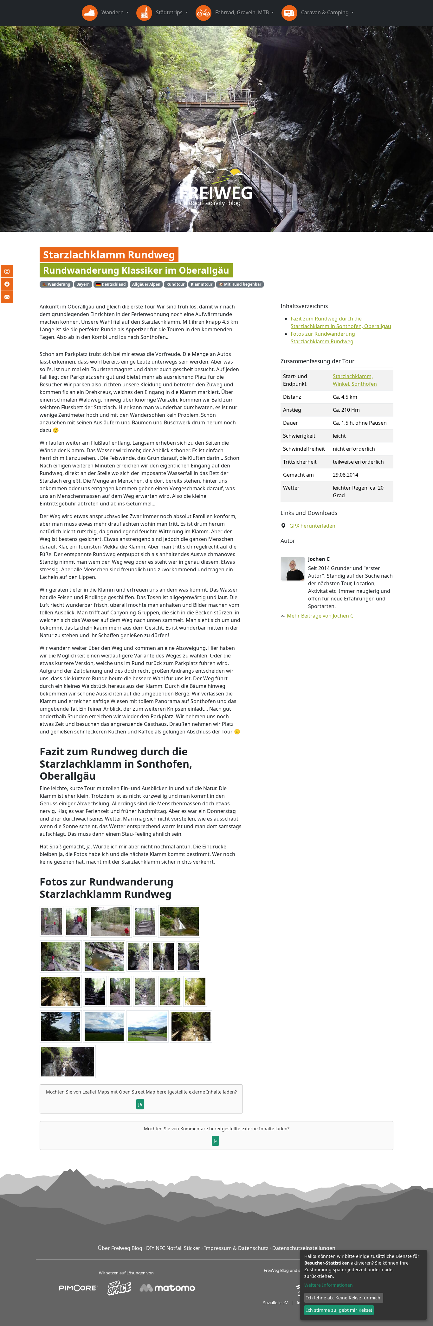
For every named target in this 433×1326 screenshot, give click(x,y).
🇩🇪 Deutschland (111, 284)
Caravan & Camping (325, 12)
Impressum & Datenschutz (236, 1248)
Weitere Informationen (328, 1285)
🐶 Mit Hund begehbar (239, 284)
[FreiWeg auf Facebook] (7, 284)
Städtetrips (169, 12)
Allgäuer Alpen (146, 284)
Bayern (83, 284)
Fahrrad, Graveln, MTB (242, 12)
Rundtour (175, 284)
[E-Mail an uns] (7, 296)
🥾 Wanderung (56, 284)
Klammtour (201, 284)
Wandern (112, 12)
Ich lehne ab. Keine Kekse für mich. (344, 1298)
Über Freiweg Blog (120, 1248)
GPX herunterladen (312, 525)
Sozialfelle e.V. (275, 1302)
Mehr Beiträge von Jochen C (320, 615)
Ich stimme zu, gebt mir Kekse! (339, 1310)
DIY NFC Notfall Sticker (173, 1248)
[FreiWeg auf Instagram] (7, 271)
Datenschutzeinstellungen (303, 1248)
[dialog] (363, 1285)
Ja (140, 1104)
